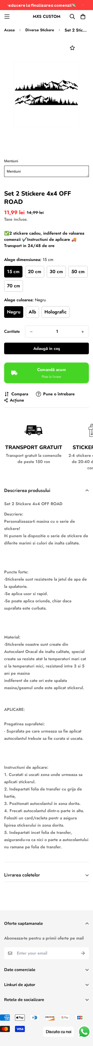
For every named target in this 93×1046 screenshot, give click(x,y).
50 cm (78, 271)
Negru (13, 312)
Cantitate (12, 331)
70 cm (13, 285)
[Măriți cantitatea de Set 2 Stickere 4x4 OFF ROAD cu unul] (83, 332)
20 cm (34, 271)
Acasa (9, 30)
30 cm (56, 271)
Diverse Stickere (39, 30)
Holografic (55, 312)
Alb (32, 312)
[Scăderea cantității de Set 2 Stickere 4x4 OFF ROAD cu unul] (31, 332)
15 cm (13, 271)
